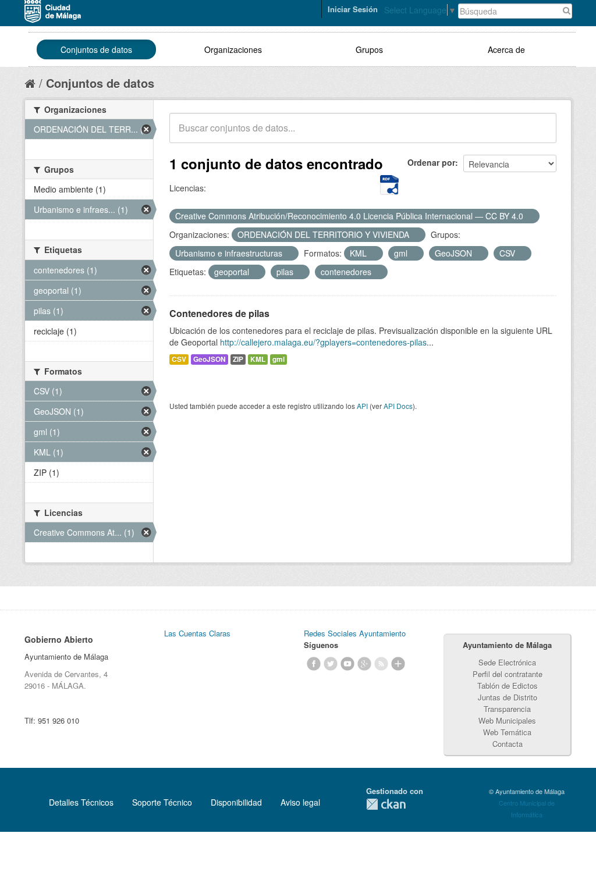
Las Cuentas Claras (197, 633)
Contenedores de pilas (219, 313)
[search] (539, 134)
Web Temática (507, 732)
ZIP (238, 359)
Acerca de (506, 49)
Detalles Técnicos (81, 802)
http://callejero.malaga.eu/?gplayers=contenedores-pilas (323, 342)
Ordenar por (431, 162)
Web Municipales (507, 720)
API (362, 406)
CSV (179, 359)
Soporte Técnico (162, 802)
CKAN (386, 804)
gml (278, 359)
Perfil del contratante (507, 673)
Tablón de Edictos (507, 685)
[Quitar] (530, 216)
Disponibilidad (236, 802)
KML (257, 359)
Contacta (507, 743)
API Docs (398, 406)
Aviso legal (300, 802)
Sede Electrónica (507, 662)
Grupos (369, 49)
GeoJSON (209, 359)
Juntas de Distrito (507, 697)
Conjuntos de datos (96, 49)
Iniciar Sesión (353, 9)
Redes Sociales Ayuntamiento (355, 633)
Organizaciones (233, 49)
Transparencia (507, 708)
